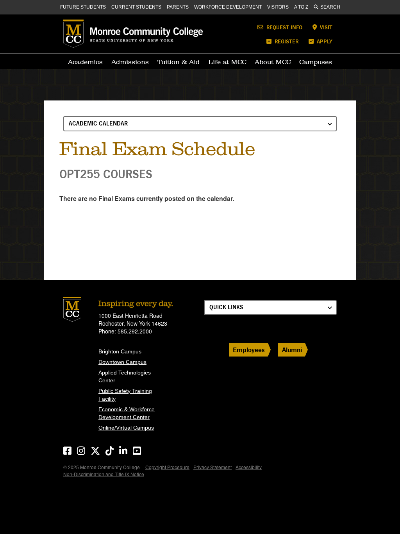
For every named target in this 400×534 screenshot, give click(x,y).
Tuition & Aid (178, 62)
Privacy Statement (212, 467)
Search (330, 7)
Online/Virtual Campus (126, 428)
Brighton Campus (119, 351)
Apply (323, 41)
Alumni (292, 350)
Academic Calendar (98, 123)
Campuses (315, 62)
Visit (325, 27)
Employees (249, 350)
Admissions (130, 62)
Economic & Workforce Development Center (126, 413)
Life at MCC (227, 62)
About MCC (273, 62)
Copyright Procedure (167, 467)
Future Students (83, 7)
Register (285, 41)
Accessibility (249, 467)
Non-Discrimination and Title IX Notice (103, 474)
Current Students (136, 7)
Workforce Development (228, 7)
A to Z (301, 7)
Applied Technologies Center (124, 376)
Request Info (283, 27)
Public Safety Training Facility (125, 395)
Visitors (278, 7)
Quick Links (226, 307)
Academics (85, 62)
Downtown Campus (122, 362)
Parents (178, 7)
